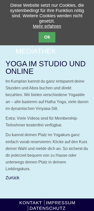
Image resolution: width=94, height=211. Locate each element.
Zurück (12, 177)
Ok (47, 37)
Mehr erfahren (47, 26)
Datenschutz (48, 208)
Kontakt (30, 202)
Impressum (60, 202)
